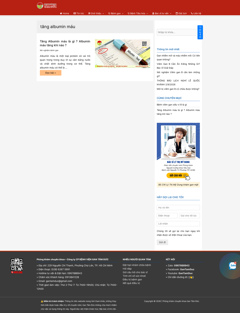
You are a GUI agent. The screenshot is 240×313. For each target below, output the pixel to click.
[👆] (191, 277)
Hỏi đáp (127, 268)
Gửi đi (162, 242)
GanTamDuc (187, 269)
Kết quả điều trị (131, 283)
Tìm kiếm (200, 32)
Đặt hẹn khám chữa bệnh (137, 265)
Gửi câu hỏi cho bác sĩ (135, 272)
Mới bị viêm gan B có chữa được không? (178, 89)
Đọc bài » (50, 73)
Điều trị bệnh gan (132, 279)
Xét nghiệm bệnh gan (49, 50)
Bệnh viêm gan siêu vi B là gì (172, 104)
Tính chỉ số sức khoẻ (134, 276)
